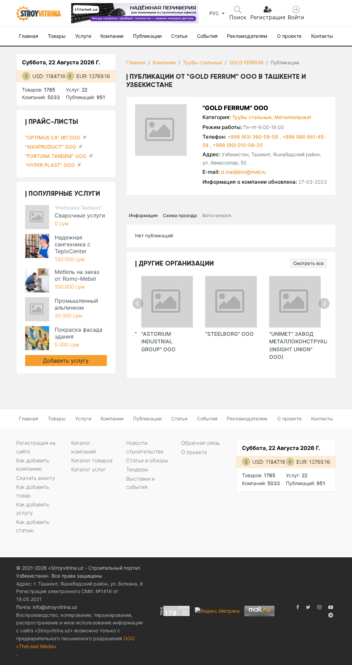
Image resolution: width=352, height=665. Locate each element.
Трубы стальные (202, 62)
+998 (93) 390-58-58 (253, 137)
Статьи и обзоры (147, 460)
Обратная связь (200, 443)
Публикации (147, 36)
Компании (111, 36)
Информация (143, 215)
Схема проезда (180, 215)
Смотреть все (308, 263)
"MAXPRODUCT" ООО (50, 147)
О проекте (289, 36)
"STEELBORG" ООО (229, 334)
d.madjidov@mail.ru (243, 172)
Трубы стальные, (252, 117)
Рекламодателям (247, 36)
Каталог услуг (88, 469)
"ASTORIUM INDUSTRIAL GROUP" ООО (158, 342)
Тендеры (137, 469)
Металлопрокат (293, 117)
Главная (28, 36)
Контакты (322, 36)
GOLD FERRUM (246, 62)
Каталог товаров (91, 460)
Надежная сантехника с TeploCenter (72, 244)
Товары (57, 36)
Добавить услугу (66, 360)
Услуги (83, 36)
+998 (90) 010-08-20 (238, 145)
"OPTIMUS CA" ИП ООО (52, 137)
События (207, 36)
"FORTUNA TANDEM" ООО (56, 156)
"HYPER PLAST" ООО (50, 165)
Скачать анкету (35, 478)
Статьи (179, 36)
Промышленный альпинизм (76, 304)
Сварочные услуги (80, 215)
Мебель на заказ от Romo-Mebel (77, 275)
